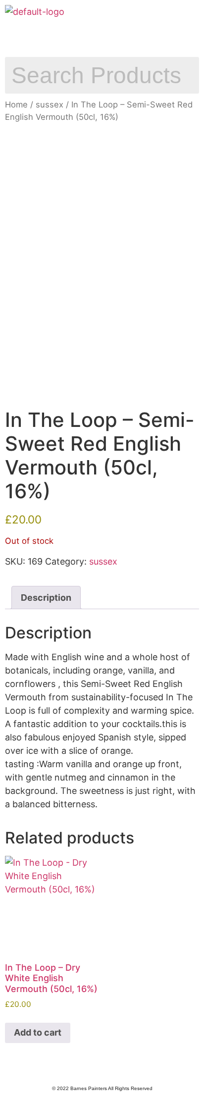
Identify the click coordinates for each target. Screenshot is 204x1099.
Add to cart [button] (37, 1032)
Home (16, 104)
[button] (102, 37)
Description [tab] (46, 597)
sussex (49, 104)
